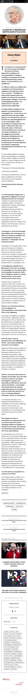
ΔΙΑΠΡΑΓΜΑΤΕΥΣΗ (17, 644)
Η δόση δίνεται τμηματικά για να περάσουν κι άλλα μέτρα (14, 520)
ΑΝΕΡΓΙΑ (6, 638)
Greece (12, 633)
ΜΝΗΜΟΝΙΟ (13, 660)
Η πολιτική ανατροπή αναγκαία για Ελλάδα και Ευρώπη (14, 529)
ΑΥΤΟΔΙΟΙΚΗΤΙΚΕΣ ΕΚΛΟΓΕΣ (10, 640)
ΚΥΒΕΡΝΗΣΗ (10, 506)
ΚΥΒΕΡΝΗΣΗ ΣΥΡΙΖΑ (15, 658)
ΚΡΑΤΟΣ (6, 655)
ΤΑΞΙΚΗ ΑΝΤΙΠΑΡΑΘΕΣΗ (9, 667)
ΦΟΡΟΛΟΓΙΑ (13, 669)
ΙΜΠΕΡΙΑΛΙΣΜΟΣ (18, 651)
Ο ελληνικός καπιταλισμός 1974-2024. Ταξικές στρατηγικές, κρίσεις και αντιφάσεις (14, 564)
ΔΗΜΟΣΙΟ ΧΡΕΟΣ (8, 503)
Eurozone (6, 633)
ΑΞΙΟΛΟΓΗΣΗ (12, 638)
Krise (5, 636)
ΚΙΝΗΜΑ (19, 653)
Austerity (6, 631)
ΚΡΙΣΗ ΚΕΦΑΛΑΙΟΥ (18, 655)
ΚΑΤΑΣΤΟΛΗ (7, 653)
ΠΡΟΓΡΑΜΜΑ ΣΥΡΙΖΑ (8, 662)
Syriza (14, 636)
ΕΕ (8, 647)
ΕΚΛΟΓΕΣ (13, 647)
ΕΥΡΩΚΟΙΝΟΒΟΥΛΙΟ (8, 651)
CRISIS (16, 631)
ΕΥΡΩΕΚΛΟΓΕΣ (20, 503)
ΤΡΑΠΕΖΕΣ (19, 667)
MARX (9, 636)
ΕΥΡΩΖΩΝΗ (14, 649)
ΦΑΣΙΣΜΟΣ (6, 669)
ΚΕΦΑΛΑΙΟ (14, 653)
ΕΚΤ (17, 647)
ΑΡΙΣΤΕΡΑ (19, 638)
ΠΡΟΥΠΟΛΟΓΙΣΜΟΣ (19, 662)
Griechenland (18, 633)
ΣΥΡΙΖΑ (14, 509)
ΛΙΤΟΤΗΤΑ (19, 506)
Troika (18, 636)
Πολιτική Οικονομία (8, 664)
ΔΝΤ (5, 647)
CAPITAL (12, 631)
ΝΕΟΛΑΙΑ (20, 660)
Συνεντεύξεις (9, 27)
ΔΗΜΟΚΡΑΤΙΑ (7, 642)
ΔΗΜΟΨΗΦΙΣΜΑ (8, 644)
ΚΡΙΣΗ (11, 655)
